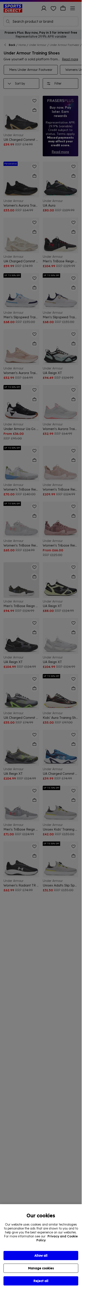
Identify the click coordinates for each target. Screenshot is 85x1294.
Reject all (41, 1281)
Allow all (41, 1255)
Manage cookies (41, 1268)
